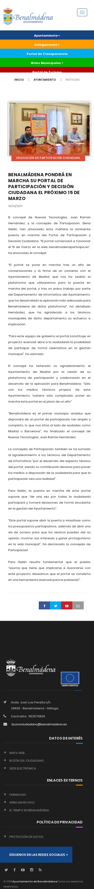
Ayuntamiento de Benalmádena (34, 881)
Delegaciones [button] (45, 45)
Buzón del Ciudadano (26, 760)
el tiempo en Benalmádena (29, 810)
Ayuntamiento (45, 80)
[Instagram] (31, 870)
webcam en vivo (21, 802)
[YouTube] (23, 870)
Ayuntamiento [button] (46, 35)
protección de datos (26, 837)
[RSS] (40, 870)
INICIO (19, 80)
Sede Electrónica (22, 768)
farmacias (17, 795)
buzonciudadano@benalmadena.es (39, 724)
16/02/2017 (15, 206)
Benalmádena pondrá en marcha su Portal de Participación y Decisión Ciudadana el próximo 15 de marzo (44, 186)
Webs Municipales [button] (46, 63)
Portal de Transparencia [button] (47, 54)
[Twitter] (6, 870)
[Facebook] (14, 870)
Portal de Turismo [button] (47, 72)
